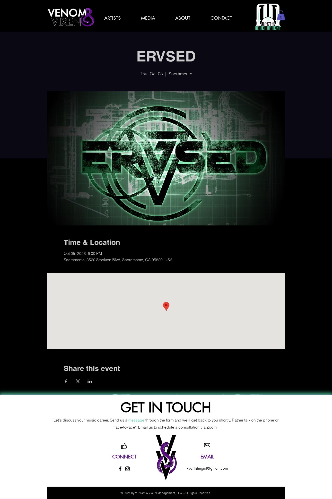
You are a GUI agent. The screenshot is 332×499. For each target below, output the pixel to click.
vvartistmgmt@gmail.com (207, 468)
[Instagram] (127, 469)
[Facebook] (120, 469)
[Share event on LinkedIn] (89, 381)
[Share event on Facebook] (66, 381)
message (136, 420)
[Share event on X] (78, 381)
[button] (182, 18)
